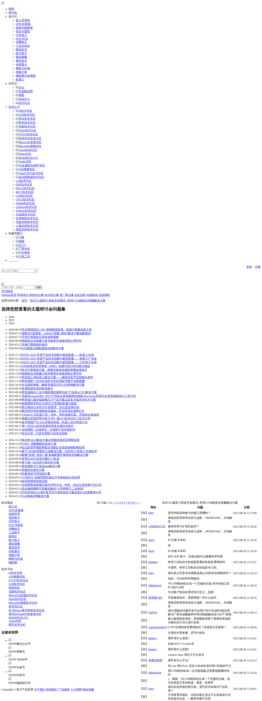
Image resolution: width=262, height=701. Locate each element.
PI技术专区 (15, 572)
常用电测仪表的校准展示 (37, 388)
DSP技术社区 (24, 184)
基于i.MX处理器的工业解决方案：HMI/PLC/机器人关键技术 (59, 451)
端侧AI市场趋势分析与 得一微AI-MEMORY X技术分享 (56, 418)
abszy (151, 539)
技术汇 (13, 106)
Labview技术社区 (26, 207)
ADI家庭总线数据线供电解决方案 (43, 348)
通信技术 (21, 60)
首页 (24, 300)
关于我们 (40, 689)
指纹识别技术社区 (27, 229)
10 (133, 502)
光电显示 (21, 64)
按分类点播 (51, 295)
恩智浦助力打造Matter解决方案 (41, 466)
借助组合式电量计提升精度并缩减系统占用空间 (52, 340)
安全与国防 (23, 31)
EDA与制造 (16, 525)
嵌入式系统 (23, 20)
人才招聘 (76, 689)
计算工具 (24, 256)
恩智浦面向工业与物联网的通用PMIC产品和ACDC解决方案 (59, 392)
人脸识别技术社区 (27, 225)
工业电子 (14, 532)
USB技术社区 (24, 195)
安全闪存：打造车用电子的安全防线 (44, 433)
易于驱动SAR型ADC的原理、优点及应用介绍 (50, 407)
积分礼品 (24, 103)
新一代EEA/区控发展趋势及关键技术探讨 (48, 425)
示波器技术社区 (26, 214)
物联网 (13, 562)
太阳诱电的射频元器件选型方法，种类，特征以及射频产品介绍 (62, 484)
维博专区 (14, 587)
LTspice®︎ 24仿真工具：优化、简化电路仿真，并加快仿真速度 (60, 414)
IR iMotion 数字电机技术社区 (27, 610)
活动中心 (24, 99)
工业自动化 (23, 45)
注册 (258, 266)
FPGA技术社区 (25, 188)
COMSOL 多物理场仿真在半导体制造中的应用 (51, 477)
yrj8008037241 (157, 526)
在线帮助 (104, 295)
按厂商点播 (66, 295)
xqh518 (152, 612)
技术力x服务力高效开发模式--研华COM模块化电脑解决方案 (68, 300)
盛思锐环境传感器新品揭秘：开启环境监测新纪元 (53, 410)
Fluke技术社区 (17, 599)
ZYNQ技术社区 (18, 580)
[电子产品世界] (2, 3)
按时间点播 (36, 295)
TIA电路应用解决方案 (35, 496)
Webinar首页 (9, 295)
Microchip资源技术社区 (23, 595)
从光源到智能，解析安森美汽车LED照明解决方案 (53, 384)
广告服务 (64, 689)
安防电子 (14, 517)
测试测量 (21, 57)
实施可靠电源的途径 (34, 344)
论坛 (21, 87)
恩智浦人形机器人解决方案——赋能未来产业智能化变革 (57, 377)
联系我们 (52, 689)
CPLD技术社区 (25, 199)
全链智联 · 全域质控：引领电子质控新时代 (48, 429)
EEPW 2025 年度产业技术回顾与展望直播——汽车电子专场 (59, 362)
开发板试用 (26, 91)
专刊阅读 (7, 291)
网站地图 (88, 689)
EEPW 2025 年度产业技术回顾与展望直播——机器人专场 (58, 354)
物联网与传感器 (26, 75)
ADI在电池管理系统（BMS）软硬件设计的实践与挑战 (56, 366)
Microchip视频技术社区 (23, 602)
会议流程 (80, 295)
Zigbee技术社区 (25, 203)
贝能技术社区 (17, 591)
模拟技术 (21, 49)
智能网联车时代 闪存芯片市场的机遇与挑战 (49, 403)
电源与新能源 (24, 27)
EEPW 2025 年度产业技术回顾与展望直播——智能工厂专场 (59, 358)
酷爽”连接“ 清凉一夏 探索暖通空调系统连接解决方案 (55, 454)
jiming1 (152, 638)
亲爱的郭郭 (155, 660)
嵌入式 (13, 506)
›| (138, 502)
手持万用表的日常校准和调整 (40, 337)
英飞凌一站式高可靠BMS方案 (40, 462)
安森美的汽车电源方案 (36, 473)
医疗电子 (21, 53)
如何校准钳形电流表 (34, 481)
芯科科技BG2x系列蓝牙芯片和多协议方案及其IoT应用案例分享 (61, 492)
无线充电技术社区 (27, 222)
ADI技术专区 (17, 584)
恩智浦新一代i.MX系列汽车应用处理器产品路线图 (53, 381)
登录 (249, 266)
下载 (21, 237)
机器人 (20, 79)
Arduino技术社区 (26, 210)
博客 (21, 95)
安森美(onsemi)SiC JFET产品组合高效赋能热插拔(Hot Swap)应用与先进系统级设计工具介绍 (79, 396)
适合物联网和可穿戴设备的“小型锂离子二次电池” (53, 488)
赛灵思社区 (16, 606)
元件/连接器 (23, 23)
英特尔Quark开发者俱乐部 (25, 614)
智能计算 (21, 72)
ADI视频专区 (17, 576)
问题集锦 (92, 295)
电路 (21, 241)
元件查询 (24, 252)
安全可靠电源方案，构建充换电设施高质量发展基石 (54, 369)
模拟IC (13, 536)
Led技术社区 (24, 180)
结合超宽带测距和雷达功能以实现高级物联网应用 (53, 447)
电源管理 (14, 513)
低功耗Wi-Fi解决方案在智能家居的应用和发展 (50, 440)
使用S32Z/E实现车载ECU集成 (40, 458)
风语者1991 (155, 597)
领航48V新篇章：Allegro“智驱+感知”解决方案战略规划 (56, 333)
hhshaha (153, 562)
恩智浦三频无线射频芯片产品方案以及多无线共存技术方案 (59, 399)
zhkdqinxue (154, 585)
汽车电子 (21, 35)
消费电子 (21, 42)
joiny (151, 512)
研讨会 (13, 12)
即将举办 (23, 295)
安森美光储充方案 (33, 469)
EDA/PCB (22, 38)
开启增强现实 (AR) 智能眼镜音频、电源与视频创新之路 (57, 329)
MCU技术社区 (25, 192)
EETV (22, 245)
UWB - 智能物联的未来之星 (39, 443)
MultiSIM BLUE (18, 617)
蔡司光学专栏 (17, 624)
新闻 (11, 8)
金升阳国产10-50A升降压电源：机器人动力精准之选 (55, 422)
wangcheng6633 (157, 627)
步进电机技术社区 (27, 218)
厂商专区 (24, 248)
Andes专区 (15, 620)
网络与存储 (23, 68)
